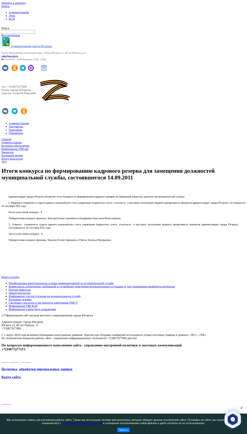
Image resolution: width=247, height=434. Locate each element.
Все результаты (10, 35)
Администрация (19, 12)
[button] (232, 419)
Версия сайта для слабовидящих (21, 25)
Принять (123, 430)
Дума (12, 15)
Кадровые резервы (20, 299)
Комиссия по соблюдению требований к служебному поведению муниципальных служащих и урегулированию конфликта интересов (92, 286)
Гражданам (15, 129)
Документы (16, 126)
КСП (12, 18)
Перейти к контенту (13, 3)
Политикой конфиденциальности (82, 423)
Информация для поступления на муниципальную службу (45, 296)
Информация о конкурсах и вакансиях (32, 309)
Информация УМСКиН (23, 306)
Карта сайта (11, 377)
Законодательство (20, 293)
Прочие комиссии (20, 289)
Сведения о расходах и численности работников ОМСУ (43, 302)
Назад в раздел (10, 277)
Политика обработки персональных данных (37, 369)
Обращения (16, 133)
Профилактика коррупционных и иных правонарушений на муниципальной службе (61, 283)
